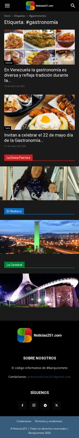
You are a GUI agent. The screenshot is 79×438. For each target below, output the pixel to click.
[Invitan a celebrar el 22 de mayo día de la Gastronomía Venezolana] (39, 112)
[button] (7, 5)
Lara (7, 127)
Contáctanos (24, 421)
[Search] (73, 5)
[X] (56, 405)
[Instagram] (34, 405)
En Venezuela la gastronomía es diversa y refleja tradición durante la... (36, 75)
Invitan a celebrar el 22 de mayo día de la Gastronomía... (38, 138)
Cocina (8, 62)
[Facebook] (22, 405)
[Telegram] (45, 405)
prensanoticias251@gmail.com (49, 377)
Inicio (7, 16)
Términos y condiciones (48, 421)
